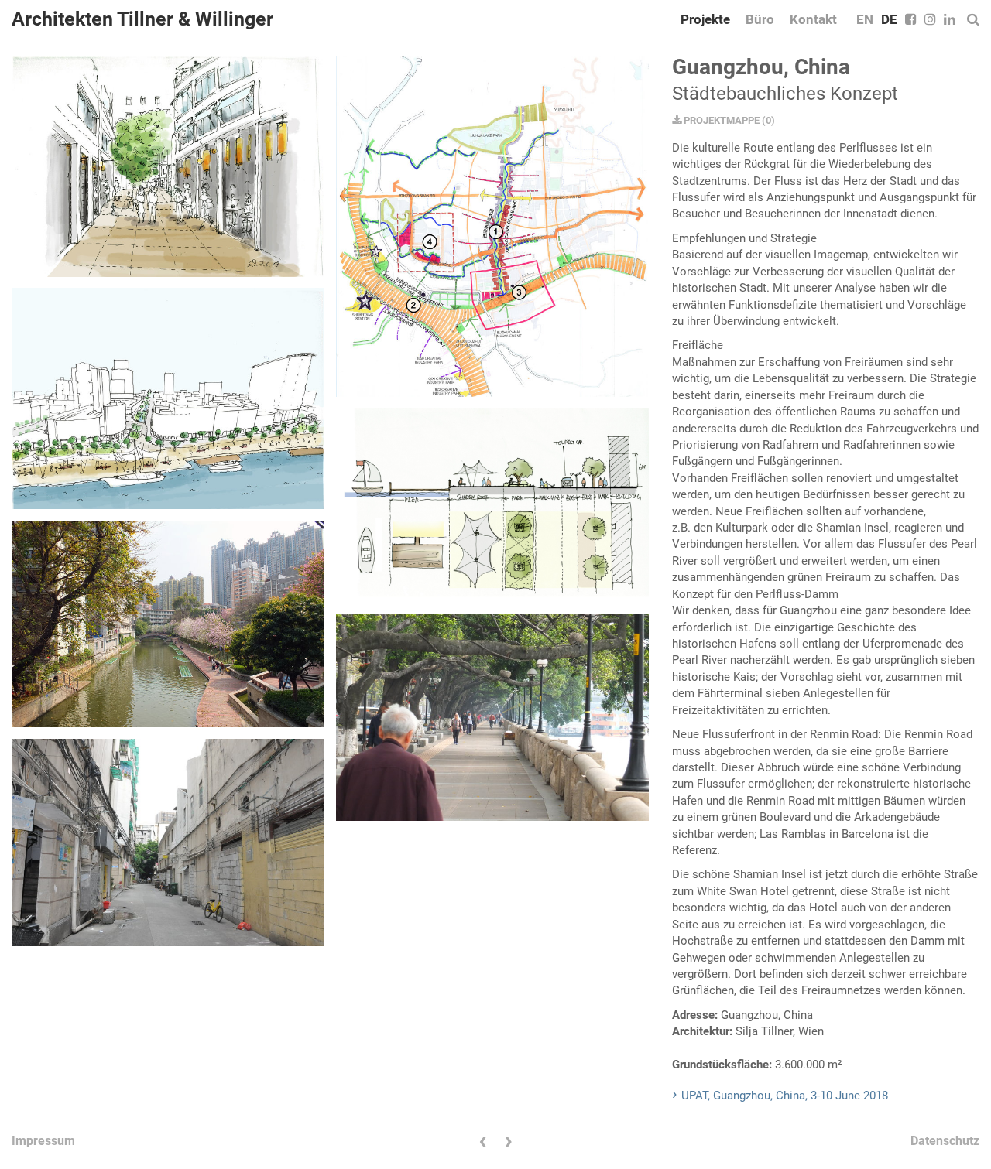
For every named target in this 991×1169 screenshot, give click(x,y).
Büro (760, 19)
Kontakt (813, 19)
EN (864, 19)
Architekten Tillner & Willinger (142, 19)
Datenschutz (944, 1140)
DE (889, 19)
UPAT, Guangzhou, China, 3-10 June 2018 (784, 1095)
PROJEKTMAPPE (720, 120)
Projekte (705, 19)
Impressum (43, 1140)
